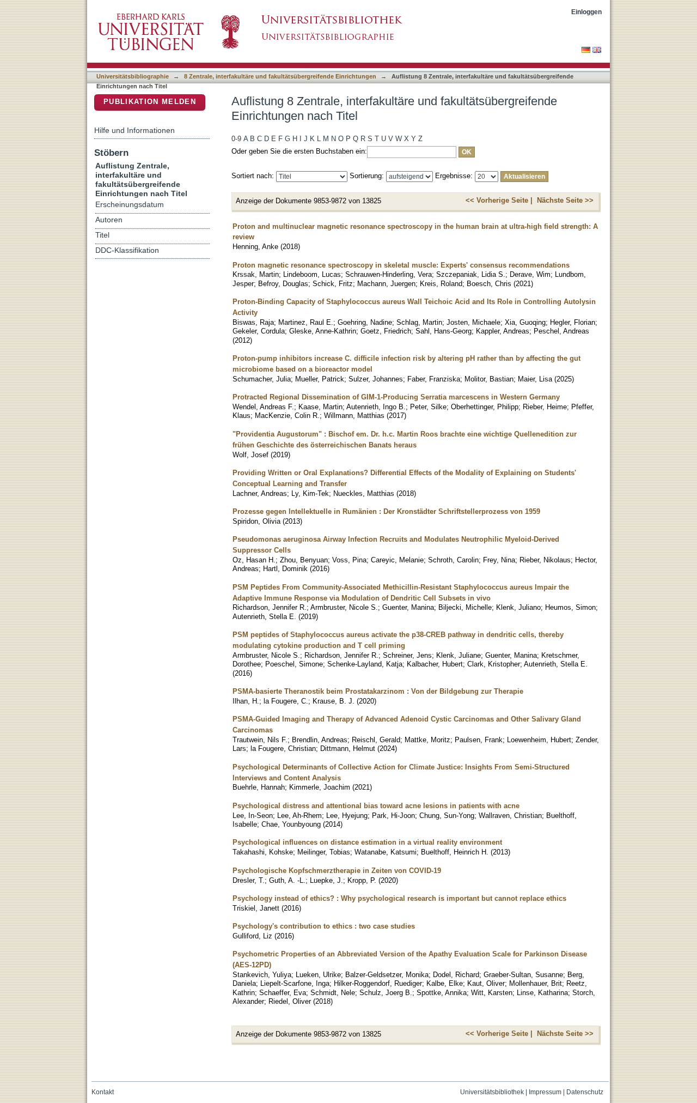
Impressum (545, 1092)
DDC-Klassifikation (127, 250)
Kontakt (102, 1092)
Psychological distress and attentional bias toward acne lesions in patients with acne (376, 806)
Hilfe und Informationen (134, 130)
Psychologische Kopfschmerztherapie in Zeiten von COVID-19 (337, 870)
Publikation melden (149, 102)
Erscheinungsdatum (129, 205)
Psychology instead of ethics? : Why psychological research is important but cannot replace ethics (399, 898)
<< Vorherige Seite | (499, 200)
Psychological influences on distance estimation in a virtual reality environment (367, 842)
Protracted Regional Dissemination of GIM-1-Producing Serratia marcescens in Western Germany (396, 397)
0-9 (236, 139)
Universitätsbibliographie (132, 76)
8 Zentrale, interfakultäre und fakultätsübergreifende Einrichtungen (280, 76)
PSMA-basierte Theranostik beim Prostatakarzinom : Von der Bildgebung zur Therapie (378, 691)
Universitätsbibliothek (492, 1092)
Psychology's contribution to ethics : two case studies (324, 926)
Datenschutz (584, 1092)
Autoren (109, 220)
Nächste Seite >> (565, 200)
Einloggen (586, 11)
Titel (102, 235)
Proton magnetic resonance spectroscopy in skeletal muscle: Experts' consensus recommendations (401, 265)
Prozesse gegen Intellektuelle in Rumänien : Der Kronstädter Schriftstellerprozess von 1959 (386, 511)
